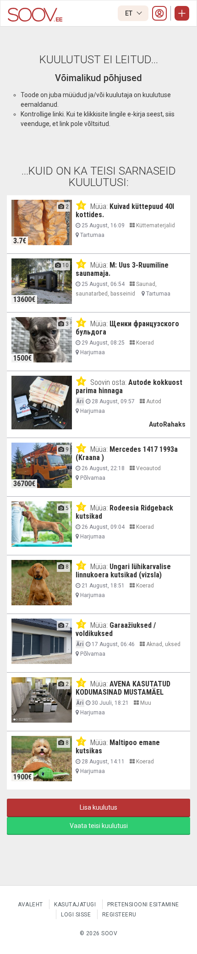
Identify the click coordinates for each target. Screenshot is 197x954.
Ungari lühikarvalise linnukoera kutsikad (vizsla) (123, 570)
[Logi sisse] (159, 13)
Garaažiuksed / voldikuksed (116, 629)
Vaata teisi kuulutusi (99, 825)
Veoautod (148, 468)
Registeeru (119, 914)
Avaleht (30, 904)
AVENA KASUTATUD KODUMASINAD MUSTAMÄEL (123, 688)
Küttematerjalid (155, 225)
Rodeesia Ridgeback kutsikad (124, 512)
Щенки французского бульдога (127, 327)
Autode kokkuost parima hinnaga (129, 386)
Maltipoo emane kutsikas (118, 746)
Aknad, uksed (163, 644)
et (129, 13)
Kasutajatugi (75, 904)
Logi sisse (76, 914)
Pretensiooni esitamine (143, 904)
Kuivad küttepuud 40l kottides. (125, 210)
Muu (145, 703)
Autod (153, 401)
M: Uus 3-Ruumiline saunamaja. (122, 269)
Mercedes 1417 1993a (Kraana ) (127, 453)
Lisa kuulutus (98, 807)
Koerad (144, 343)
